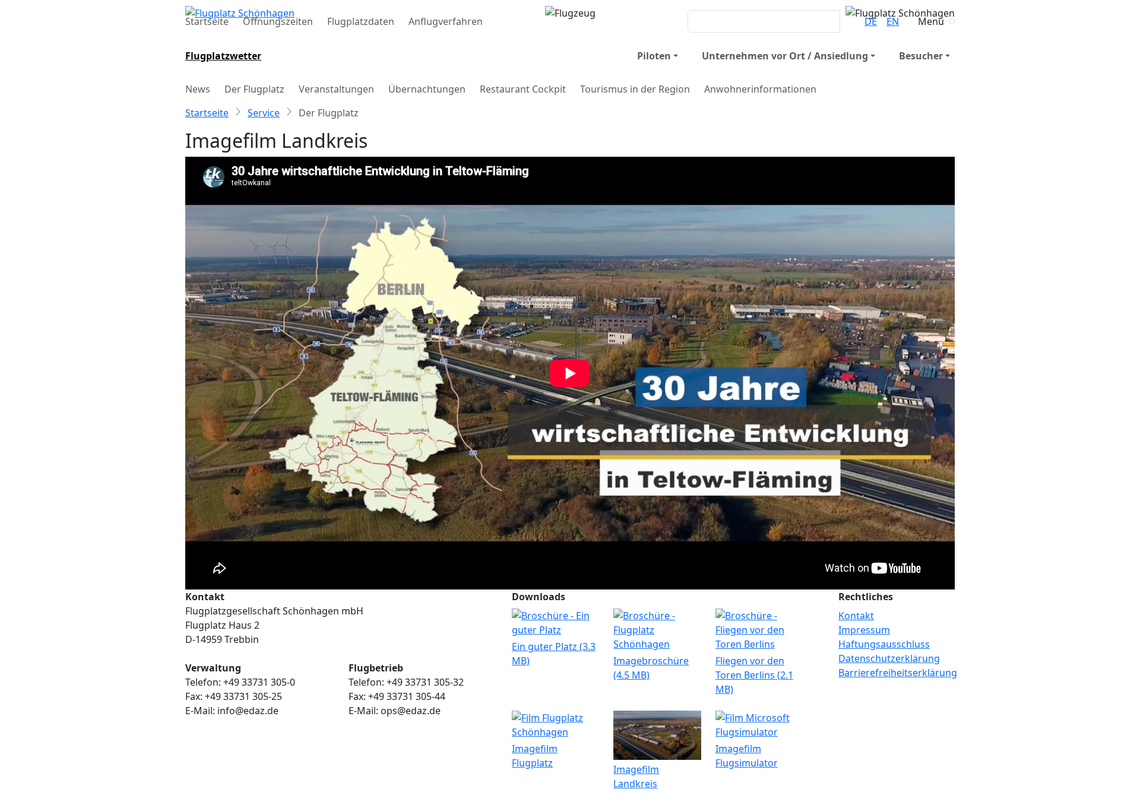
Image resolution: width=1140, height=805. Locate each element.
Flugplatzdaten (360, 21)
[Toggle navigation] (952, 21)
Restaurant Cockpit (523, 89)
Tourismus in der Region (635, 89)
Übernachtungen (427, 89)
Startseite (207, 21)
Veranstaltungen (336, 89)
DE (870, 21)
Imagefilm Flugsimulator (746, 755)
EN (892, 21)
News (197, 89)
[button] (657, 56)
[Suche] (847, 21)
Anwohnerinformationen (760, 89)
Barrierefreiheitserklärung (897, 672)
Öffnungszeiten (278, 21)
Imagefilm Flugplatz (535, 755)
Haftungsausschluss (884, 644)
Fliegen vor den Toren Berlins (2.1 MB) (754, 675)
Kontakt (856, 615)
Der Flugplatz (254, 89)
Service (264, 112)
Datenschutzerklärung (889, 658)
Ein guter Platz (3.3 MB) (554, 653)
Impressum (864, 629)
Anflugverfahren (445, 21)
